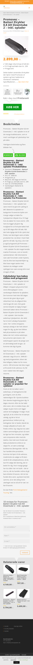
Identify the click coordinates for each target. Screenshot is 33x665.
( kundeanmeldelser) (19, 114)
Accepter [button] (16, 662)
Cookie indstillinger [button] (23, 660)
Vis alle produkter (9, 628)
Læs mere (13, 660)
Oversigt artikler (18, 626)
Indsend (25, 552)
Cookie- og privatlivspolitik (12, 655)
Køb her (12, 107)
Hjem (4, 12)
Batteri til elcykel (10, 12)
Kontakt (6, 631)
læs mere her (23, 82)
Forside (6, 626)
